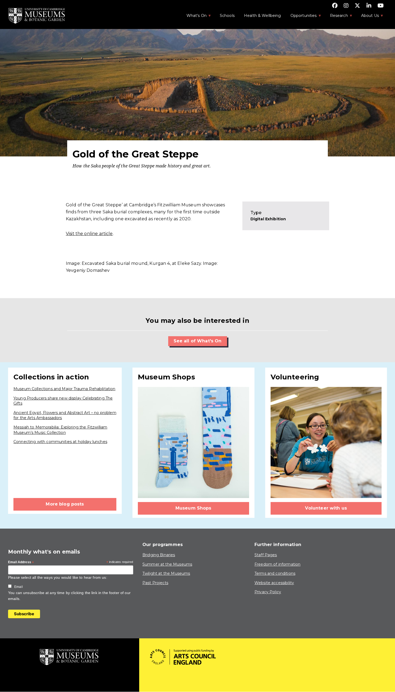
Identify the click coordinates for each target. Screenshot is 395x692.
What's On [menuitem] (194, 17)
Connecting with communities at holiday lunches (60, 441)
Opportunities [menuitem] (301, 17)
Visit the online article (89, 233)
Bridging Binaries (158, 554)
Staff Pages (265, 554)
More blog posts (65, 504)
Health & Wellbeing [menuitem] (262, 15)
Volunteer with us (326, 508)
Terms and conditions (274, 573)
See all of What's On (198, 340)
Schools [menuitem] (227, 15)
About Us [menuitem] (367, 17)
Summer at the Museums (167, 564)
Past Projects (155, 582)
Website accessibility (274, 582)
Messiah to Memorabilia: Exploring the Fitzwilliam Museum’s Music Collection (60, 430)
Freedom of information (277, 564)
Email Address (21, 562)
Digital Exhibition (268, 219)
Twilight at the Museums (166, 573)
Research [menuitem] (336, 17)
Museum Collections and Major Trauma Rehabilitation (64, 388)
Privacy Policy (267, 592)
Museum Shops (193, 508)
